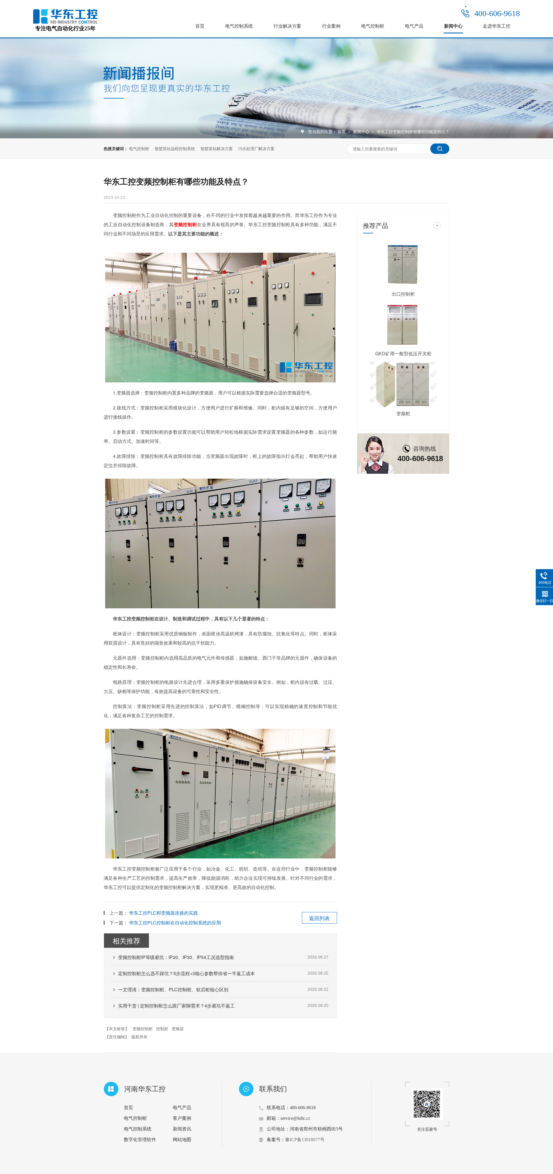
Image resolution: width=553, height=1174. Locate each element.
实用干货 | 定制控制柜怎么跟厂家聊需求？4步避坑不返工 (176, 1005)
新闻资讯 (182, 1128)
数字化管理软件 (140, 1139)
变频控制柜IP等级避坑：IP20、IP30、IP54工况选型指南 (176, 957)
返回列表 (319, 918)
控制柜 (162, 1028)
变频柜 (403, 413)
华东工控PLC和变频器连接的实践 (163, 912)
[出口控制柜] (403, 265)
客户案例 (182, 1118)
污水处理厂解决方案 (256, 148)
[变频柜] (403, 384)
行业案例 (331, 26)
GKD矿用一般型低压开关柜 (403, 353)
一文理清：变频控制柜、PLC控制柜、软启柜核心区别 (173, 989)
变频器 (178, 1028)
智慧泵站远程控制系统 (175, 148)
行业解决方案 (287, 26)
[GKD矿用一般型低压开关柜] (403, 325)
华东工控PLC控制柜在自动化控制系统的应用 (175, 922)
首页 (199, 26)
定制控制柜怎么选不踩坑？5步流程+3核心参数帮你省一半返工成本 (186, 973)
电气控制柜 (372, 26)
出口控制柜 (403, 293)
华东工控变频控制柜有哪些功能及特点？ (413, 131)
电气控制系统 (239, 26)
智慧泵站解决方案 (216, 148)
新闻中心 (453, 26)
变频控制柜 (142, 1028)
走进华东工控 (496, 26)
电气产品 (414, 26)
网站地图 (182, 1139)
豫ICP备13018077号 (305, 1139)
